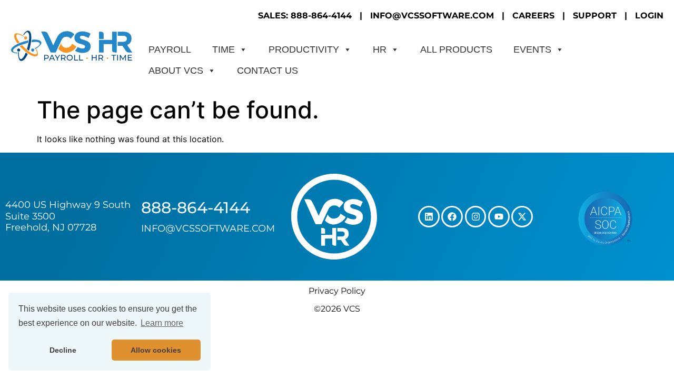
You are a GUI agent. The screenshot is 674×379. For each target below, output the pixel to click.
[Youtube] (499, 216)
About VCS (175, 70)
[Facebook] (452, 216)
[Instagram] (476, 216)
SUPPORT (595, 16)
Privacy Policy (337, 291)
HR (379, 49)
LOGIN (649, 16)
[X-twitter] (522, 216)
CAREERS (533, 16)
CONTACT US (267, 70)
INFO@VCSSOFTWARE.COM (432, 16)
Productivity (304, 49)
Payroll (169, 49)
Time (223, 49)
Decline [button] (62, 350)
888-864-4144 (195, 207)
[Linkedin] (429, 216)
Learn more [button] (162, 322)
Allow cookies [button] (156, 350)
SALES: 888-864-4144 (305, 16)
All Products (456, 49)
